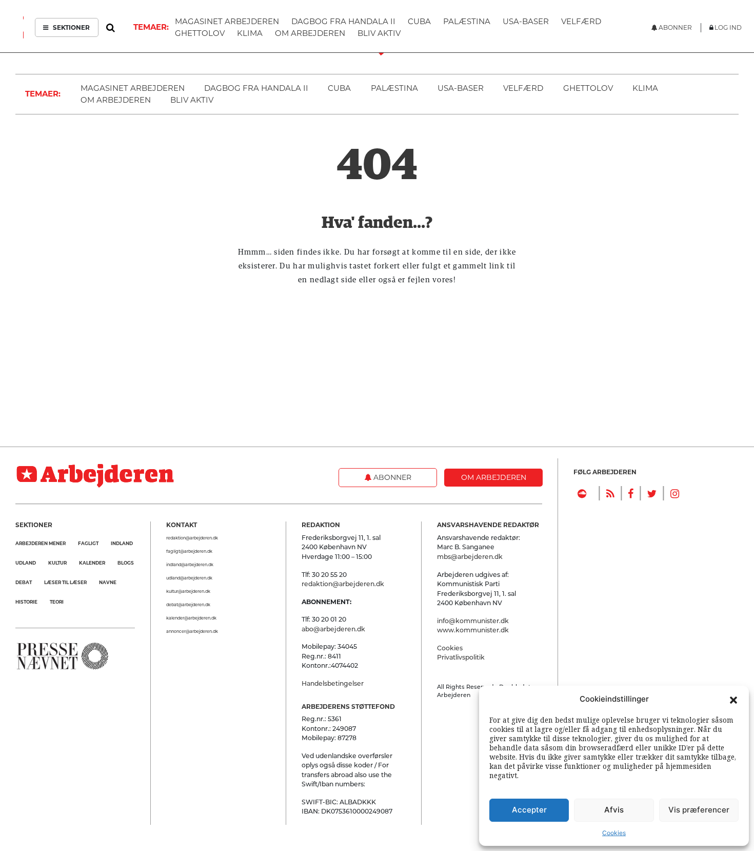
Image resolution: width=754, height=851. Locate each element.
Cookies (614, 833)
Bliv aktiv (191, 100)
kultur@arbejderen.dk (188, 591)
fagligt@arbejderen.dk (189, 551)
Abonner (391, 477)
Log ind (728, 27)
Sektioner (70, 27)
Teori (57, 602)
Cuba (339, 88)
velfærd (523, 88)
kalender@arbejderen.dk (191, 618)
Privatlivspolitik (461, 657)
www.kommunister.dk (473, 630)
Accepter (529, 810)
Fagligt (88, 543)
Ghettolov (588, 88)
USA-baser (461, 88)
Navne (107, 582)
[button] (733, 699)
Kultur (57, 563)
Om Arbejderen (116, 100)
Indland (122, 543)
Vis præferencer (698, 810)
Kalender (92, 563)
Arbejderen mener (40, 543)
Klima (645, 88)
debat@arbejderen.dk (188, 604)
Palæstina (394, 88)
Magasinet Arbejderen (133, 88)
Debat (23, 582)
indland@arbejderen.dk (189, 564)
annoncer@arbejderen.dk (192, 631)
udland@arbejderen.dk (189, 578)
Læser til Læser (65, 582)
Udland (25, 563)
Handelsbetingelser (333, 683)
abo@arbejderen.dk (333, 629)
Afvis (614, 810)
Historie (26, 602)
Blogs (125, 563)
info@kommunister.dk (473, 621)
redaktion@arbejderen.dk (192, 537)
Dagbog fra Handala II (256, 88)
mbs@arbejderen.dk (470, 556)
